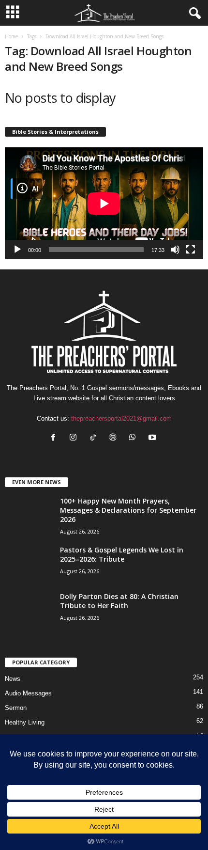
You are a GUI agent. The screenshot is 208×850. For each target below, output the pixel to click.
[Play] (17, 249)
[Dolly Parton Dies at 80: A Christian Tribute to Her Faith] (29, 612)
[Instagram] (75, 438)
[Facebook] (55, 438)
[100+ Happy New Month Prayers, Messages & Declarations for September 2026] (29, 526)
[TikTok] (95, 438)
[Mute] (175, 249)
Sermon (16, 707)
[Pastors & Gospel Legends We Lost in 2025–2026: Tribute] (29, 563)
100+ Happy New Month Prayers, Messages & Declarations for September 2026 (128, 510)
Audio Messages (28, 693)
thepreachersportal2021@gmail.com (121, 418)
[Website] (115, 438)
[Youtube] (154, 438)
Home (11, 36)
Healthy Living (25, 722)
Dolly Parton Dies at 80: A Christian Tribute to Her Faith (119, 601)
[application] (104, 203)
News (12, 678)
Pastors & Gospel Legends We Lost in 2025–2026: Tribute (121, 554)
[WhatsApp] (135, 438)
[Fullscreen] (190, 249)
